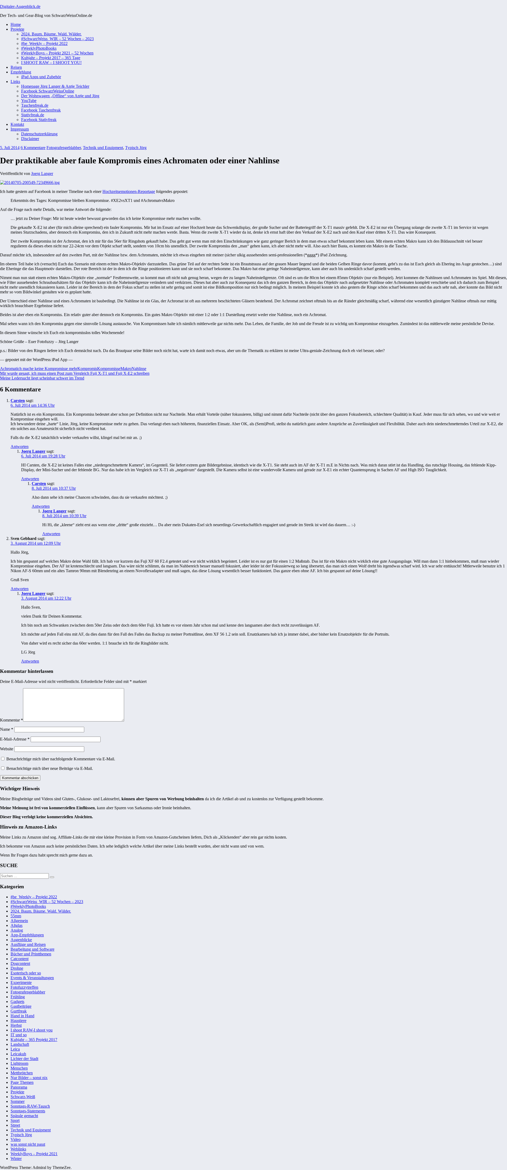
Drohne (17, 968)
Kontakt (17, 124)
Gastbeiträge (21, 1006)
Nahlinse (139, 368)
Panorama (19, 1087)
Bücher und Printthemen (31, 954)
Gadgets (17, 1001)
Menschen (19, 1068)
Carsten (18, 400)
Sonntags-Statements (28, 1111)
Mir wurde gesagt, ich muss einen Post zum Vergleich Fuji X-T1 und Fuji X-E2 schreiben (74, 373)
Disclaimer (30, 138)
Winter (16, 1158)
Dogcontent (20, 963)
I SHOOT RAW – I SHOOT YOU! (51, 62)
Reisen (16, 67)
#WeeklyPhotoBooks (39, 48)
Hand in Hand (22, 1016)
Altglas (16, 925)
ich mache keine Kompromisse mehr (47, 368)
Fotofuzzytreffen (24, 987)
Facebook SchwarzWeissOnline (47, 91)
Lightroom (19, 1063)
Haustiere (18, 1020)
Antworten (20, 446)
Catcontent (20, 958)
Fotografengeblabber (63, 147)
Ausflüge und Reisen (28, 944)
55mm (16, 916)
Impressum (20, 129)
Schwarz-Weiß (23, 1096)
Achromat (8, 368)
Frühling (18, 997)
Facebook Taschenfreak (41, 110)
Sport (15, 1120)
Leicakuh (18, 1054)
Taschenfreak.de (34, 105)
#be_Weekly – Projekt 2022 (44, 43)
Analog (17, 930)
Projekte (17, 29)
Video (16, 1139)
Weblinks (18, 1149)
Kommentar (11, 720)
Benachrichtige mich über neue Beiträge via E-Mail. (49, 768)
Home (16, 24)
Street (15, 1125)
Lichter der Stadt (24, 1058)
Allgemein (19, 920)
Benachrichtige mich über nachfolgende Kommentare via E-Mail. (60, 759)
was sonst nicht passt (28, 1144)
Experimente (21, 982)
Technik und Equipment (103, 147)
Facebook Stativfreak (39, 119)
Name (6, 729)
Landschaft (20, 1044)
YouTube (28, 100)
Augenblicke (21, 939)
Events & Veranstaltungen (32, 977)
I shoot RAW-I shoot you (32, 1030)
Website (6, 749)
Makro (126, 368)
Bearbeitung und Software (32, 949)
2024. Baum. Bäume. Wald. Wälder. (51, 34)
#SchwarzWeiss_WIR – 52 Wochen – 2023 (57, 38)
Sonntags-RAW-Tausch (30, 1106)
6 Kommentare (33, 147)
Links (15, 81)
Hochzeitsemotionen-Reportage (128, 191)
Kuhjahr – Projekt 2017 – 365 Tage (50, 58)
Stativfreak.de (32, 115)
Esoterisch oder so (26, 973)
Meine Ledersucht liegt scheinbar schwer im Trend (42, 378)
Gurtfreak (19, 1011)
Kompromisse (108, 368)
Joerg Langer (42, 173)
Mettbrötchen (22, 1073)
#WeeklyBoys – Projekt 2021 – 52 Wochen (57, 53)
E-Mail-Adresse (15, 739)
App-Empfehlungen (27, 935)
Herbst (16, 1025)
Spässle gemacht (24, 1115)
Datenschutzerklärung (39, 134)
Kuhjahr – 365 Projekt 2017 (34, 1039)
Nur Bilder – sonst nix (29, 1077)
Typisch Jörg (136, 147)
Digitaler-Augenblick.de (20, 6)
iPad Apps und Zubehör (41, 77)
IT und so (19, 1035)
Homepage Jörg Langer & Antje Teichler (55, 86)
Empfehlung (21, 72)
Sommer (18, 1101)
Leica (15, 1049)
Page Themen (22, 1082)
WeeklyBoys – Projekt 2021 (34, 1153)
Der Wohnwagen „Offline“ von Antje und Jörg (60, 96)
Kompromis (87, 368)
